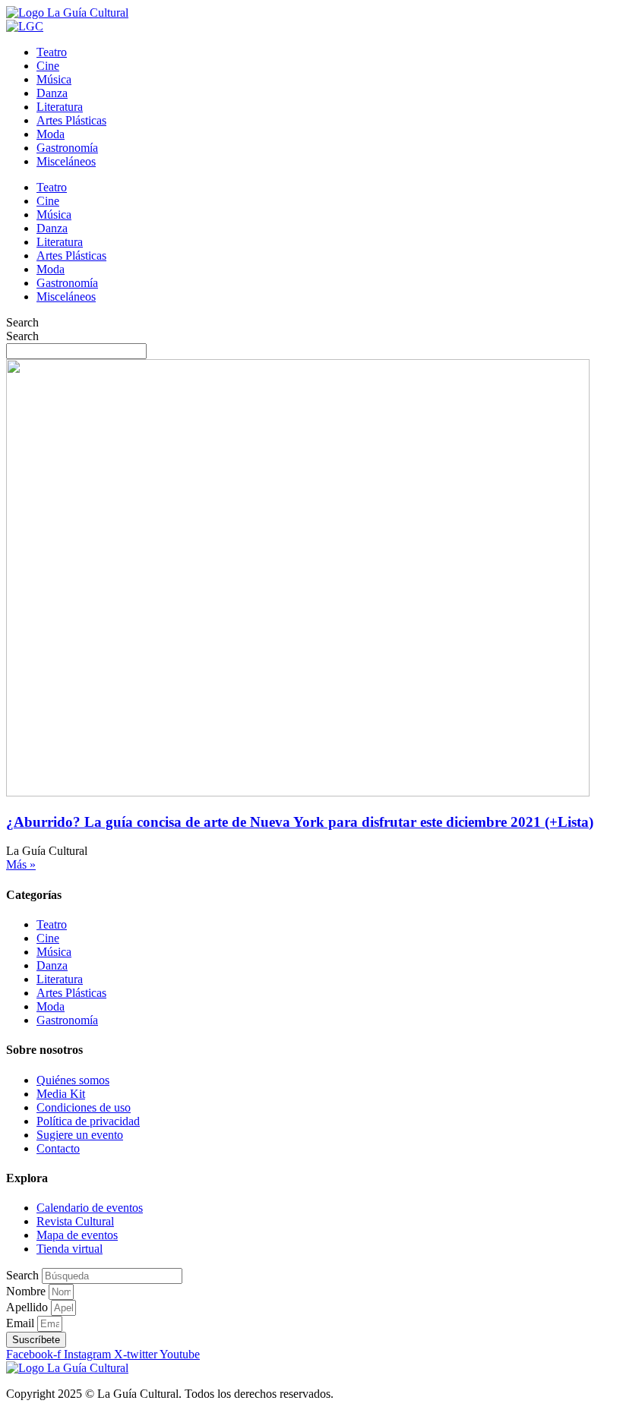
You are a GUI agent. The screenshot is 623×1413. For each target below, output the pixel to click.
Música (53, 79)
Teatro (51, 52)
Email (21, 1323)
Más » (21, 864)
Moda (50, 134)
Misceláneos (66, 161)
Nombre (27, 1291)
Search (22, 322)
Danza (52, 93)
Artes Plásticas (71, 120)
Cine (47, 65)
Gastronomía (67, 147)
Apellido (28, 1307)
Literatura (59, 106)
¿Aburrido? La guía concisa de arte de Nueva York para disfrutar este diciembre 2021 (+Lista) (299, 822)
